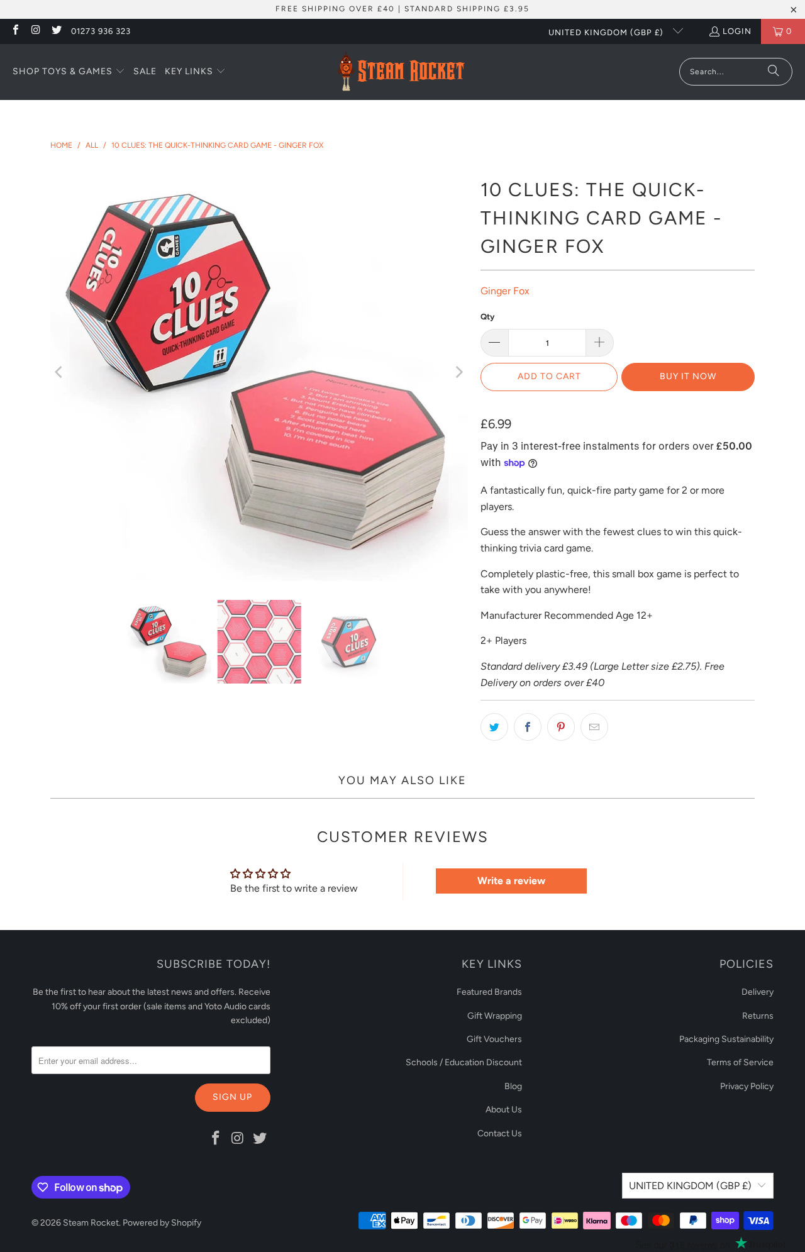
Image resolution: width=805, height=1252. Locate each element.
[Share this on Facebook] (527, 727)
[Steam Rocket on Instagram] (35, 31)
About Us (504, 1109)
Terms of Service (740, 1062)
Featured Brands (489, 992)
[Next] (458, 372)
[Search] (773, 72)
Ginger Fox (505, 291)
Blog (513, 1086)
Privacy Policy (747, 1086)
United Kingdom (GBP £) (607, 32)
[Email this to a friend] (594, 727)
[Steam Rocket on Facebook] (15, 31)
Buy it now (688, 376)
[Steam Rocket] (400, 72)
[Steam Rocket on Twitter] (56, 31)
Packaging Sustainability (726, 1039)
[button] (69, 72)
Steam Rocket (91, 1222)
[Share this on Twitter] (494, 727)
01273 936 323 (101, 31)
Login (737, 31)
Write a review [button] (511, 881)
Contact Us (499, 1133)
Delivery (757, 992)
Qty (487, 316)
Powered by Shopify (162, 1222)
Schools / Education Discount (464, 1062)
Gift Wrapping (494, 1016)
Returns (758, 1016)
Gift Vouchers (494, 1039)
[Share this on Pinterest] (561, 727)
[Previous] (60, 372)
